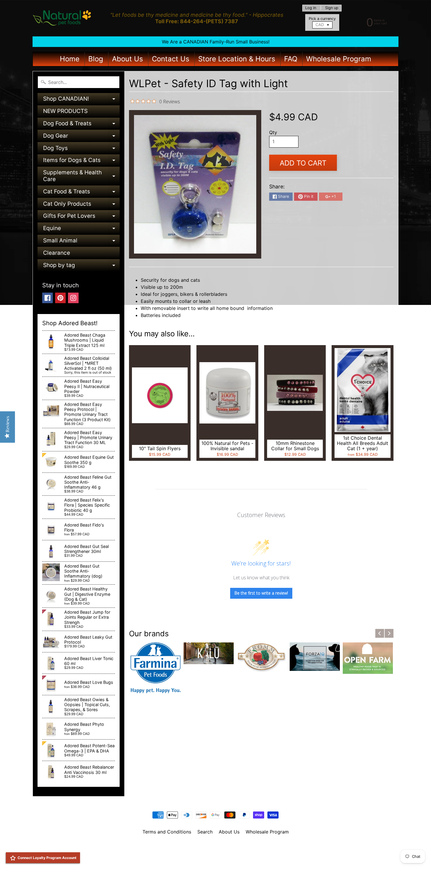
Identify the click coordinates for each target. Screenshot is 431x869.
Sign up (331, 8)
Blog (95, 59)
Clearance (56, 252)
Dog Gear (81, 137)
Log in (310, 8)
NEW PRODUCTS (65, 111)
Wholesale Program (338, 59)
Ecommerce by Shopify (223, 857)
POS (193, 857)
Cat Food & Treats (81, 193)
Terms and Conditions (166, 832)
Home (69, 59)
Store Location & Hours (236, 59)
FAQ (290, 59)
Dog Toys (81, 149)
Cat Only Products (81, 205)
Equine (81, 229)
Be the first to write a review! (261, 593)
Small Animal (81, 242)
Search (205, 832)
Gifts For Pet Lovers (81, 217)
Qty (273, 132)
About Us (127, 59)
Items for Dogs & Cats (81, 161)
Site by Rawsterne (215, 852)
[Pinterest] (60, 298)
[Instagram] (73, 298)
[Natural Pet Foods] (62, 18)
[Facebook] (47, 298)
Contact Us (170, 59)
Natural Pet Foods (213, 847)
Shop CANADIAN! (81, 100)
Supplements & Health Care (81, 176)
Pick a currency (322, 18)
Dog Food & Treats (81, 125)
